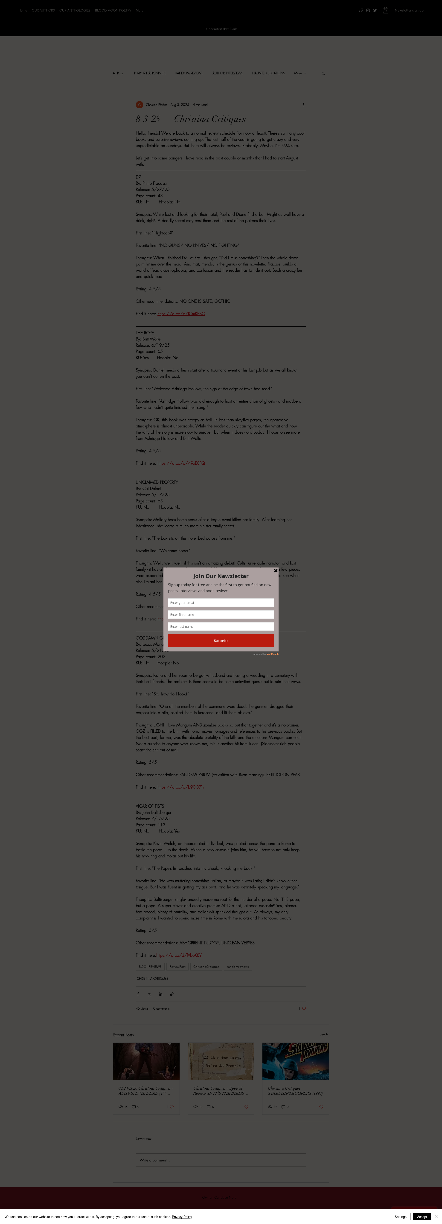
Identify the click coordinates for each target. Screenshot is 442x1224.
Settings (401, 1216)
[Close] (436, 1216)
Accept (422, 1216)
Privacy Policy (182, 1216)
